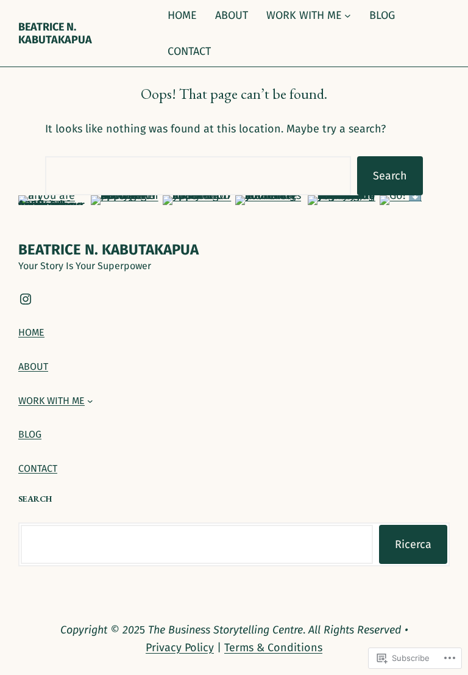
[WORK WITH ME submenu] (347, 15)
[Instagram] (25, 299)
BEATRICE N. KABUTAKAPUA (55, 33)
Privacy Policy (180, 647)
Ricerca (413, 544)
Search (390, 175)
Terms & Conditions (273, 647)
